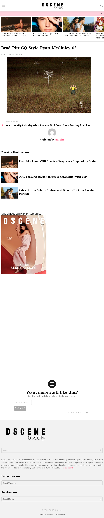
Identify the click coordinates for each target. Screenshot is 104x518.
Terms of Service (46, 515)
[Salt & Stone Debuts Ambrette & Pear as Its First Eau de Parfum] (78, 24)
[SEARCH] (101, 6)
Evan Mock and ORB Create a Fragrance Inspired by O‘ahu (14, 35)
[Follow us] (101, 13)
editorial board (66, 468)
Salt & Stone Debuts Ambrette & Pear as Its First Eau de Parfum (78, 35)
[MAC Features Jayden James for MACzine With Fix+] (47, 24)
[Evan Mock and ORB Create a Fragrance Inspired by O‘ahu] (16, 24)
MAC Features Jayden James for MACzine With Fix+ (45, 35)
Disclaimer (60, 515)
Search (100, 451)
